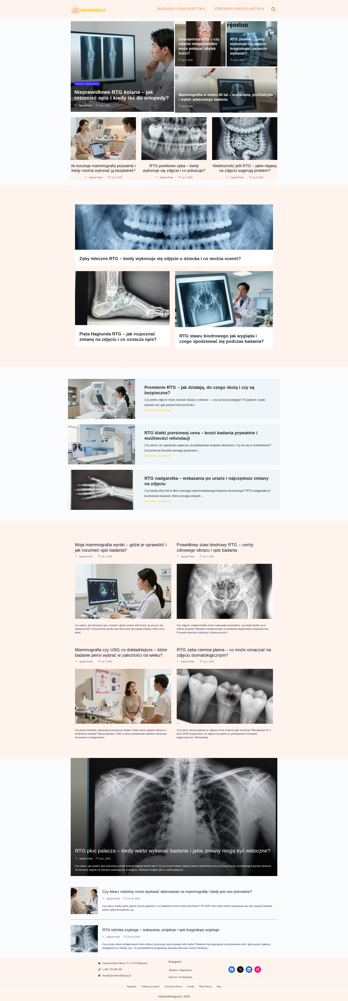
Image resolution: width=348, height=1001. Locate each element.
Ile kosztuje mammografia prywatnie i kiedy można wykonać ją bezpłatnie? (103, 168)
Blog (219, 986)
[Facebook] (231, 969)
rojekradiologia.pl (169, 996)
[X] (240, 969)
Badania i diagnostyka (181, 9)
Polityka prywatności (150, 986)
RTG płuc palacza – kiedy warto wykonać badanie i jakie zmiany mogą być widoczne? (172, 851)
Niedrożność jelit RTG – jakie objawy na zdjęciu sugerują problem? (245, 168)
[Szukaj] (273, 9)
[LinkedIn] (249, 969)
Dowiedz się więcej (157, 410)
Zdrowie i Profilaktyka (239, 9)
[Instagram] (257, 969)
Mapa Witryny (205, 986)
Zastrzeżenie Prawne (173, 986)
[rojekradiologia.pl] (89, 8)
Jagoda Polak (85, 105)
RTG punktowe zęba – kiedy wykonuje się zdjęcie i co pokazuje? (174, 168)
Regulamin (131, 986)
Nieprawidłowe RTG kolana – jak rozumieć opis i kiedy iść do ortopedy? (121, 95)
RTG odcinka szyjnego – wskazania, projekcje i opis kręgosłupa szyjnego (160, 930)
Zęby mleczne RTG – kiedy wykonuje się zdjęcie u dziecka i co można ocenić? (160, 258)
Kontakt (190, 986)
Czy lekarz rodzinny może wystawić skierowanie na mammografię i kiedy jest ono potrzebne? (177, 892)
